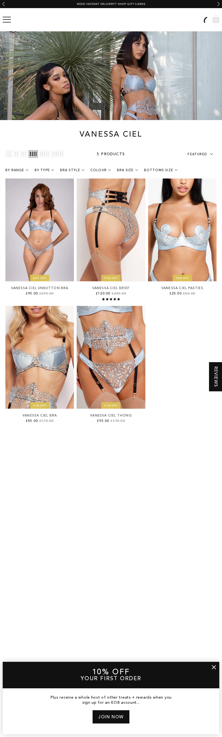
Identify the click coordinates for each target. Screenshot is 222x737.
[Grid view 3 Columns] (23, 153)
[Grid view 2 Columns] (16, 153)
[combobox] (202, 19)
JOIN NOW (111, 717)
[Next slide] (218, 4)
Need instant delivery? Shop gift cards (111, 4)
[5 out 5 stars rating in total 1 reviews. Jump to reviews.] (111, 299)
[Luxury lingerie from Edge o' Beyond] (111, 20)
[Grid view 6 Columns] (57, 153)
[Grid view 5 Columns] (44, 153)
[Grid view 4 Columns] (33, 153)
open (7, 19)
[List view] (8, 153)
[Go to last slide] (3, 4)
